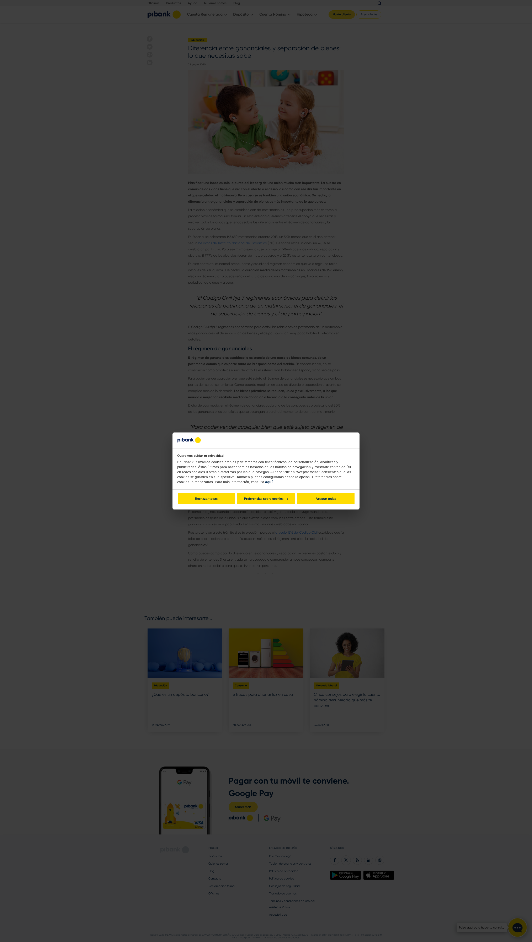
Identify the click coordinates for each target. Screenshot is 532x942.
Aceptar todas (326, 498)
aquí (268, 482)
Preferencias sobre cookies (263, 498)
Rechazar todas (206, 498)
